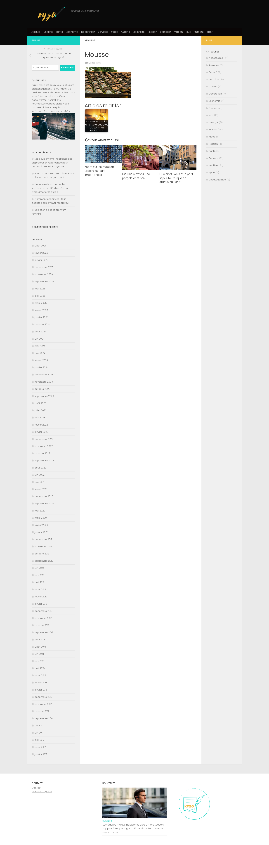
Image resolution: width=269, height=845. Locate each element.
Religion (152, 32)
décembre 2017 (43, 696)
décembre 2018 (43, 611)
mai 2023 (40, 417)
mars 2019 (40, 589)
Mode (114, 32)
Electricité (139, 32)
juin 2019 (39, 568)
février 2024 (41, 360)
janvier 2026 (41, 260)
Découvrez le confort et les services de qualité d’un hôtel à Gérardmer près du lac (50, 188)
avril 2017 (39, 739)
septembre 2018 (44, 632)
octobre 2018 (42, 625)
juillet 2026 (41, 245)
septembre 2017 (44, 718)
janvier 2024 (41, 367)
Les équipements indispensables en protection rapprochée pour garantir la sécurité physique (52, 162)
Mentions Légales (42, 791)
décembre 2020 (44, 496)
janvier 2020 (41, 532)
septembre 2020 (44, 503)
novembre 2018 (43, 618)
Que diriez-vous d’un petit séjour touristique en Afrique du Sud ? (176, 178)
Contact (36, 787)
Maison (178, 32)
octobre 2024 (42, 324)
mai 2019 (39, 575)
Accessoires (216, 57)
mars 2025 (41, 303)
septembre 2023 (44, 396)
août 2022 (40, 467)
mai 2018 (40, 661)
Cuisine (125, 32)
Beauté (213, 72)
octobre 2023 (42, 389)
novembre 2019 (43, 546)
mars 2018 (40, 675)
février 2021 (41, 489)
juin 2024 (40, 338)
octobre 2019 (42, 553)
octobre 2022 (42, 453)
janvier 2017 (41, 754)
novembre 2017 (43, 704)
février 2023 (41, 424)
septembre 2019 (44, 560)
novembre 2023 (44, 381)
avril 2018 (40, 668)
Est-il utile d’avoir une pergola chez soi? (136, 176)
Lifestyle (35, 32)
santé (59, 32)
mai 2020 (40, 510)
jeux (188, 32)
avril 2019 (40, 582)
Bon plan (165, 32)
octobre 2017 (42, 711)
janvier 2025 (41, 317)
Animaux (199, 32)
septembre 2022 (44, 460)
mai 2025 (40, 288)
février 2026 (41, 252)
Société (48, 32)
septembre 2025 (44, 281)
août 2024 (40, 331)
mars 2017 (40, 747)
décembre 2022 (44, 439)
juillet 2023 (41, 410)
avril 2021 (40, 482)
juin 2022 (40, 474)
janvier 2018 (41, 689)
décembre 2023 (44, 374)
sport (210, 32)
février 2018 (41, 682)
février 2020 (41, 525)
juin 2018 (39, 654)
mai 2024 (40, 346)
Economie (72, 32)
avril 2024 (40, 353)
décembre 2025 (44, 267)
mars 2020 (41, 517)
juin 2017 (39, 732)
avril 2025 (40, 295)
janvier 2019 (41, 603)
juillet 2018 (40, 646)
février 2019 (41, 596)
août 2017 (40, 725)
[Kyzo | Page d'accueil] (50, 14)
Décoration (88, 32)
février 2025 (41, 310)
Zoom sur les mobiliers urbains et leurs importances (100, 171)
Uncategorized (217, 179)
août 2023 (40, 403)
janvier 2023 (41, 431)
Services (103, 32)
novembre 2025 (44, 274)
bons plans (55, 103)
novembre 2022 (44, 446)
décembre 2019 (43, 539)
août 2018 (40, 639)
